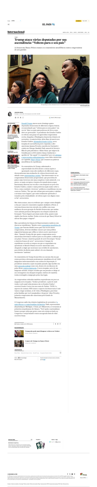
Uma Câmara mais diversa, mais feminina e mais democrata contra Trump (13, 167)
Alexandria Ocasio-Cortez (43, 141)
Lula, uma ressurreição (79, 179)
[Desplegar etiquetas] (60, 353)
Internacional (16, 32)
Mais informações (18, 359)
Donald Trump (27, 123)
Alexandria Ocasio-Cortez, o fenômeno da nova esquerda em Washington (13, 137)
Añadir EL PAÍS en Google (55, 117)
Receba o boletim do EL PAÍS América (24, 324)
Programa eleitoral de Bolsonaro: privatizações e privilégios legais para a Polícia (80, 189)
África (71, 32)
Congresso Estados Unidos (46, 353)
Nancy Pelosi (35, 160)
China (86, 32)
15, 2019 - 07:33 (23, 113)
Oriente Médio (80, 32)
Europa (75, 32)
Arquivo (38, 439)
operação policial (24, 266)
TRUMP (15, 37)
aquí (44, 359)
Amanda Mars (18, 112)
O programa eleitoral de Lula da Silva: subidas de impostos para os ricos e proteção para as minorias (80, 183)
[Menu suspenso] (9, 24)
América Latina (66, 32)
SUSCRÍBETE (78, 20)
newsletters (11, 439)
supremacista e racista (32, 175)
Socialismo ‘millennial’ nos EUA (13, 152)
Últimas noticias (75, 172)
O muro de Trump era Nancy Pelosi (37, 341)
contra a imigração (30, 268)
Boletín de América (13, 442)
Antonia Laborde (28, 333)
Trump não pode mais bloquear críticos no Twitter (42, 331)
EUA (88, 32)
